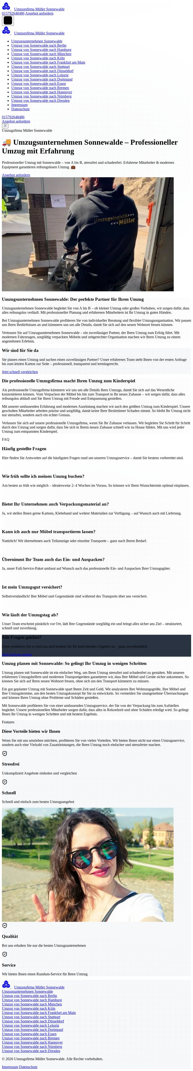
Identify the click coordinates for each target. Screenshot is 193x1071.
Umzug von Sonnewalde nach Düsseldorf (42, 71)
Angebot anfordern (39, 13)
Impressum (19, 105)
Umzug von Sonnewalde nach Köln (38, 58)
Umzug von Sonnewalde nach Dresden (40, 101)
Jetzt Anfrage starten (17, 654)
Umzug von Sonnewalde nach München (41, 54)
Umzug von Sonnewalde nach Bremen (40, 88)
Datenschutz (20, 109)
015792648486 (13, 13)
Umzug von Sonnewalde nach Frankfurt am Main (48, 62)
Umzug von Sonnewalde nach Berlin (38, 45)
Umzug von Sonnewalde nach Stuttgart (40, 67)
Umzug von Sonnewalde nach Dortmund (41, 79)
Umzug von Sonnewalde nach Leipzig (39, 75)
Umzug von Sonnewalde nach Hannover (41, 92)
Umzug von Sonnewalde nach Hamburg (41, 50)
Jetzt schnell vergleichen (20, 372)
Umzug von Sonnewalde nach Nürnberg (41, 96)
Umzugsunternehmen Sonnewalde (36, 41)
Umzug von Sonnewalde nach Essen (38, 84)
